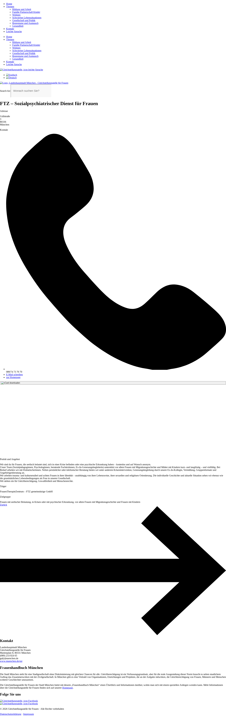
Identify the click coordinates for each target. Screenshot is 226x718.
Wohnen (16, 15)
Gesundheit (17, 26)
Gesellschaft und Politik (23, 20)
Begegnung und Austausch (25, 23)
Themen (10, 6)
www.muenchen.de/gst (11, 661)
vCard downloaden (12, 383)
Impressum (28, 714)
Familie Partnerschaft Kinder (26, 12)
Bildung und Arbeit (21, 9)
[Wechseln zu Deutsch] (11, 77)
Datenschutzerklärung (10, 714)
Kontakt (10, 28)
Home (9, 3)
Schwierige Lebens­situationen (26, 17)
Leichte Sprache (14, 31)
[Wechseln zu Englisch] (11, 75)
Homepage (67, 687)
